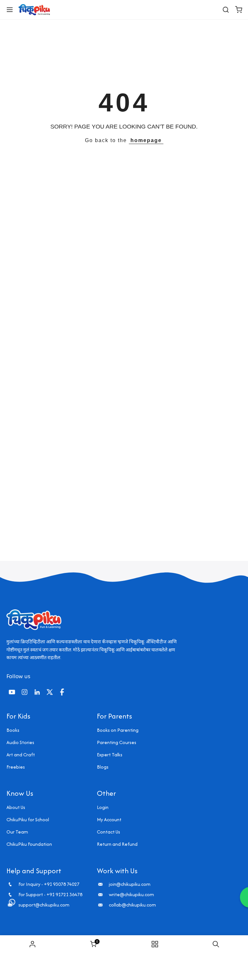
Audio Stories (20, 742)
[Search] (226, 9)
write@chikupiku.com (131, 894)
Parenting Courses (116, 742)
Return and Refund (117, 844)
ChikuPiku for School (27, 819)
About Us (15, 807)
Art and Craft (20, 754)
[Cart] (238, 10)
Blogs (102, 766)
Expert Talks (109, 754)
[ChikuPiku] (34, 10)
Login (102, 807)
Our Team (17, 831)
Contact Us (108, 831)
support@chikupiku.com (43, 904)
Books (12, 730)
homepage (146, 140)
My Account (109, 819)
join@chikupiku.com (129, 884)
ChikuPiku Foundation (29, 844)
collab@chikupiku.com (132, 904)
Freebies (15, 766)
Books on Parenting (118, 730)
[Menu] (10, 9)
